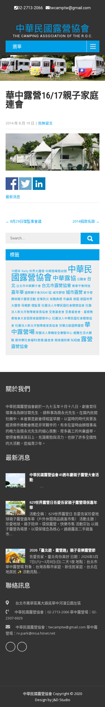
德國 (76, 299)
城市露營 (74, 292)
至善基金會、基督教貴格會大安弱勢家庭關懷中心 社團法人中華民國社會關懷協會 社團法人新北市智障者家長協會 (52, 318)
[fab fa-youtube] (56, 15)
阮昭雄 (75, 340)
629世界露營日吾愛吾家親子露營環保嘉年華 (63, 505)
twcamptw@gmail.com (70, 8)
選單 (17, 46)
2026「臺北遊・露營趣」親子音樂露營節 (62, 550)
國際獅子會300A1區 (38, 292)
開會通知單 (62, 340)
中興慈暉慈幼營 (56, 271)
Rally (25, 271)
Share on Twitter (25, 183)
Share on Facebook (12, 183)
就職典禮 (56, 299)
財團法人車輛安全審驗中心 (54, 333)
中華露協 (64, 278)
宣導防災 (43, 299)
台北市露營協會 (56, 285)
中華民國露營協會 (51, 273)
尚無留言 (45, 123)
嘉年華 (17, 292)
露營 (87, 339)
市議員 (67, 299)
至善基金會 (56, 312)
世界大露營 (37, 271)
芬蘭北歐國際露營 (71, 325)
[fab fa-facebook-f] (49, 15)
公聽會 (81, 279)
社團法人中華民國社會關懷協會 (63, 305)
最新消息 (13, 196)
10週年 (16, 271)
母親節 (26, 305)
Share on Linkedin (39, 183)
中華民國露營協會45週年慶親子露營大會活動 (64, 477)
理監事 (36, 305)
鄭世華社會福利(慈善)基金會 (34, 340)
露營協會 (19, 346)
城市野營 (59, 292)
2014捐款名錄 (86, 221)
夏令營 (88, 292)
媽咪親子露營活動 (23, 299)
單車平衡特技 (81, 286)
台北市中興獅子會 (28, 286)
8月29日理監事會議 (23, 221)
